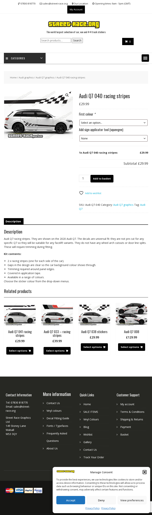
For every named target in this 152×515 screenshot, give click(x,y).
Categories (18, 58)
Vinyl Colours (91, 419)
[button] (144, 472)
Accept (70, 500)
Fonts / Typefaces (57, 426)
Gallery (87, 442)
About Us (52, 448)
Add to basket (102, 178)
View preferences (132, 500)
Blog (86, 427)
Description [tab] (13, 221)
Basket (124, 434)
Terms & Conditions (132, 412)
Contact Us (53, 403)
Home (13, 77)
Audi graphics (26, 77)
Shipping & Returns (131, 419)
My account (127, 404)
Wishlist (87, 434)
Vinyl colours (54, 410)
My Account (76, 9)
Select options (18, 350)
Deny (101, 500)
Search (77, 40)
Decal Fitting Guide (58, 418)
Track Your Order (93, 457)
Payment (125, 427)
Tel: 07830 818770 (17, 402)
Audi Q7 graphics (45, 77)
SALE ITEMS (90, 412)
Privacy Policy (92, 508)
